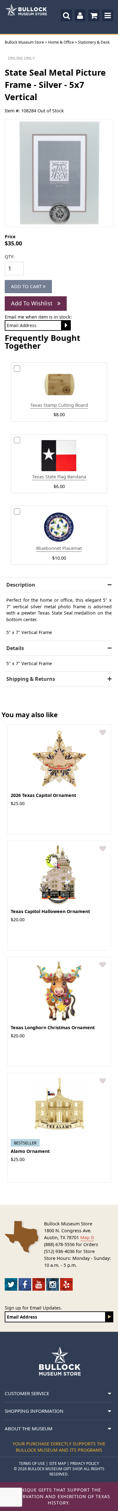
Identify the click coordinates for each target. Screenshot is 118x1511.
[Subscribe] (109, 1316)
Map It (87, 1237)
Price (10, 236)
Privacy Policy (84, 1463)
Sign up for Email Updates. (33, 1308)
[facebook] (25, 1284)
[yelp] (66, 1284)
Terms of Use (32, 1463)
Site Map (57, 1463)
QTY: (9, 257)
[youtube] (38, 1284)
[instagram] (52, 1284)
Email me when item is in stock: (38, 317)
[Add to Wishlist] (102, 732)
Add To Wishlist (32, 303)
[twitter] (11, 1284)
